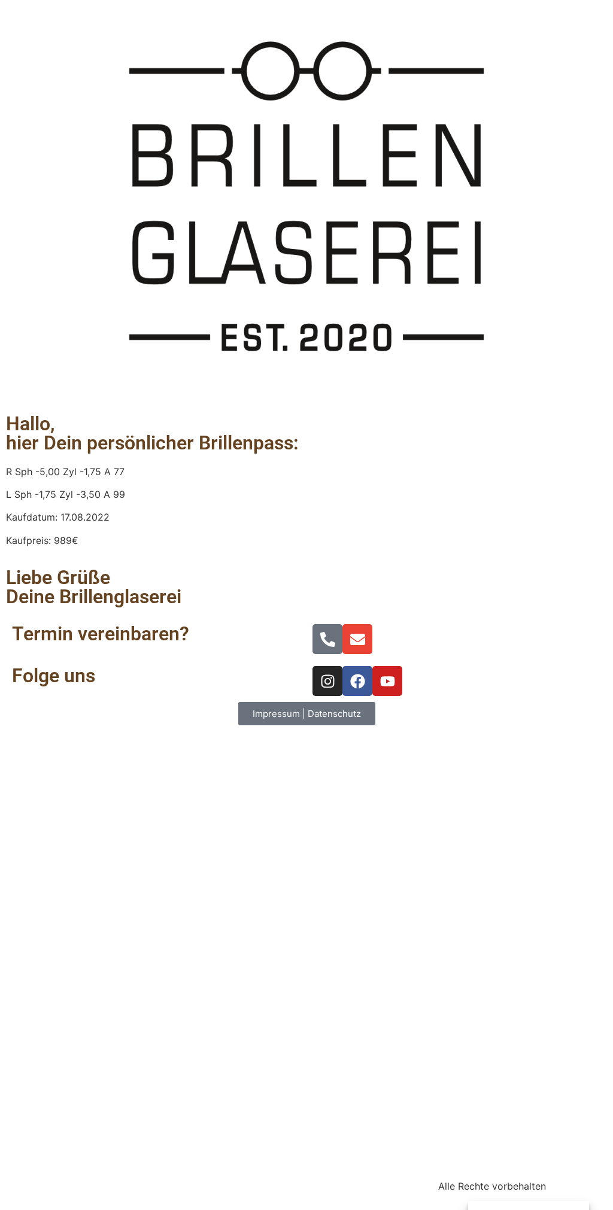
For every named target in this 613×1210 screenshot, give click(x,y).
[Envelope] (357, 639)
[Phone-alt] (327, 639)
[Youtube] (387, 681)
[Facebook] (357, 681)
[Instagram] (327, 681)
